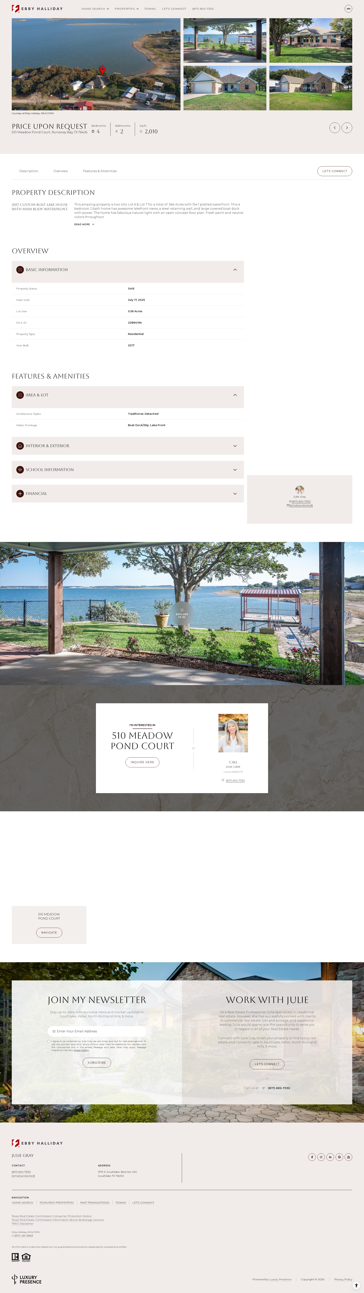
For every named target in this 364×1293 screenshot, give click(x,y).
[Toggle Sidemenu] (348, 9)
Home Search (22, 1202)
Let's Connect (174, 8)
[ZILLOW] (348, 1157)
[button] (334, 171)
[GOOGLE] (339, 1157)
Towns (150, 8)
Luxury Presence (280, 1279)
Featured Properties (57, 1202)
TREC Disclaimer (23, 1223)
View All (310, 88)
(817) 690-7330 (203, 8)
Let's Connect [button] (143, 1202)
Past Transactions (94, 1202)
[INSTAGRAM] (321, 1157)
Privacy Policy (81, 1050)
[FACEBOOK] (312, 1157)
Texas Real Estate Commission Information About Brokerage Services (58, 1220)
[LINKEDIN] (330, 1157)
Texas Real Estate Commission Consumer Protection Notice (52, 1216)
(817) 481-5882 (23, 1235)
